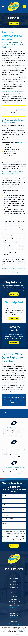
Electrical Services (13, 587)
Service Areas (14, 590)
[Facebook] (9, 624)
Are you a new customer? (8, 518)
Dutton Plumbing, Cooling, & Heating (11, 91)
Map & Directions (14, 607)
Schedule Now (14, 23)
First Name (4, 495)
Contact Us (14, 592)
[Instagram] (15, 624)
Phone (3, 504)
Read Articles (14, 294)
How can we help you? (7, 523)
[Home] (13, 6)
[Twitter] (12, 624)
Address (4, 514)
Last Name (4, 500)
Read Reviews (14, 342)
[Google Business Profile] (18, 624)
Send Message (14, 546)
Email (3, 509)
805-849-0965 (14, 568)
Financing (14, 581)
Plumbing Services (13, 584)
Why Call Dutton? (14, 578)
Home (14, 576)
